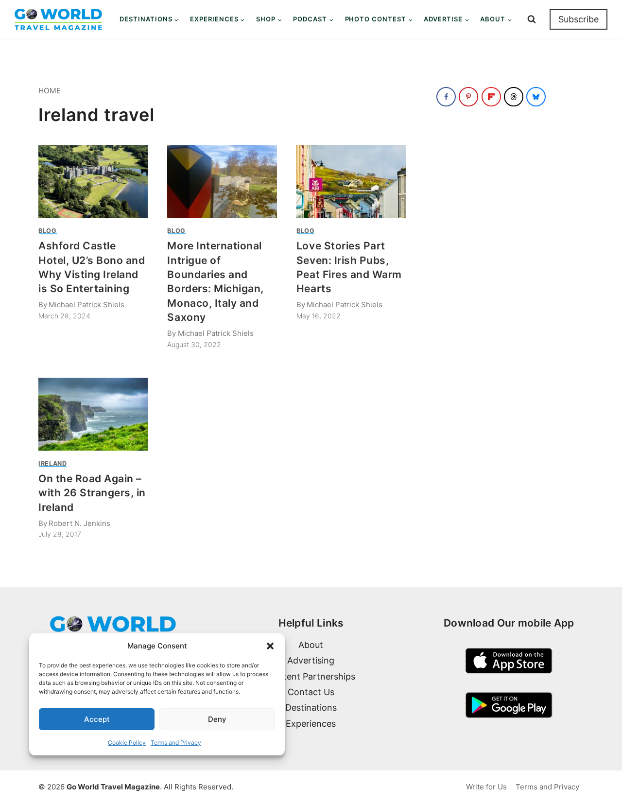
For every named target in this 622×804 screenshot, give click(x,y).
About (310, 645)
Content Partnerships (310, 676)
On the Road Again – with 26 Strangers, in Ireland (92, 492)
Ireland (52, 463)
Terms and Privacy (176, 742)
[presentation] (93, 181)
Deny (217, 719)
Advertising (310, 660)
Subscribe (578, 19)
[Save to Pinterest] (468, 96)
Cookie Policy (127, 742)
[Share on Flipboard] (491, 96)
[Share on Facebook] (446, 96)
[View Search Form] (531, 19)
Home (49, 90)
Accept (97, 719)
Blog (47, 230)
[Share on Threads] (513, 96)
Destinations (311, 707)
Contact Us (311, 692)
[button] (270, 646)
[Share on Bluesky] (536, 96)
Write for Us (486, 786)
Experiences (311, 723)
